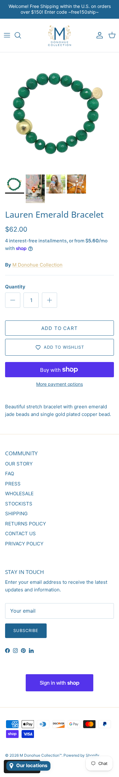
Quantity (15, 287)
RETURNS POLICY (25, 524)
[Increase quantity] (49, 300)
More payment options (59, 384)
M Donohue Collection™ (41, 755)
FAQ (9, 474)
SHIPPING (16, 513)
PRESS (13, 484)
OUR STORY (19, 464)
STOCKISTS (18, 504)
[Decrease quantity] (12, 300)
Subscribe (25, 630)
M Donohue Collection (37, 265)
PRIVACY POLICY (24, 544)
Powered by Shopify (81, 755)
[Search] (21, 35)
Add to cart (59, 328)
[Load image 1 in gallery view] (59, 111)
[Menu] (7, 35)
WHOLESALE (19, 494)
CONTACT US (20, 533)
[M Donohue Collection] (59, 35)
